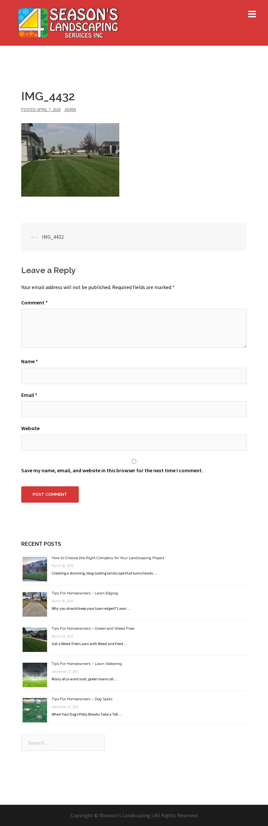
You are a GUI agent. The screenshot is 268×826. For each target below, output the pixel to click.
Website (30, 428)
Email (29, 395)
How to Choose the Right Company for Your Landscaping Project (108, 558)
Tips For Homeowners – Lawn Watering (87, 663)
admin (70, 109)
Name (29, 361)
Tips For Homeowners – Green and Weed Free (93, 628)
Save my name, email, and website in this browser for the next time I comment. (112, 470)
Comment (34, 302)
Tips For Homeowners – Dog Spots (82, 699)
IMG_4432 (53, 237)
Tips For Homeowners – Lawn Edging (85, 593)
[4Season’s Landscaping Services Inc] (68, 22)
